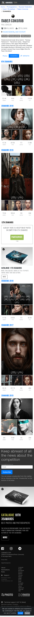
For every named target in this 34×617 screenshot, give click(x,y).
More (4, 277)
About (3, 567)
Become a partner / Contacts (9, 604)
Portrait (4, 36)
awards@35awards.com (7, 464)
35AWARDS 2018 (7, 106)
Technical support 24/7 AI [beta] (15, 602)
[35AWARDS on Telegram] (19, 549)
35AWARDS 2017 (7, 325)
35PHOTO (25, 56)
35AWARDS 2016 (7, 150)
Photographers (12, 7)
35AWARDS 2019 (7, 281)
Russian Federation (25, 7)
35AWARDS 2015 (7, 396)
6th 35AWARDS (6, 62)
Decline (27, 613)
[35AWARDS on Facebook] (2, 549)
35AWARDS (14, 56)
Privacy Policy (4, 559)
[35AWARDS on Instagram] (11, 549)
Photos (5, 56)
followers (9, 28)
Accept (20, 613)
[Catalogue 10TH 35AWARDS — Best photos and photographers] (17, 496)
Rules (3, 572)
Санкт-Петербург (9, 9)
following (23, 28)
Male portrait (25, 36)
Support (6, 575)
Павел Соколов (22, 9)
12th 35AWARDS (7, 222)
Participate (16, 237)
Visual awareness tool (7, 580)
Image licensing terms (6, 562)
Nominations (5, 570)
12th (15, 2)
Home (3, 7)
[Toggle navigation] (28, 2)
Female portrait (14, 36)
